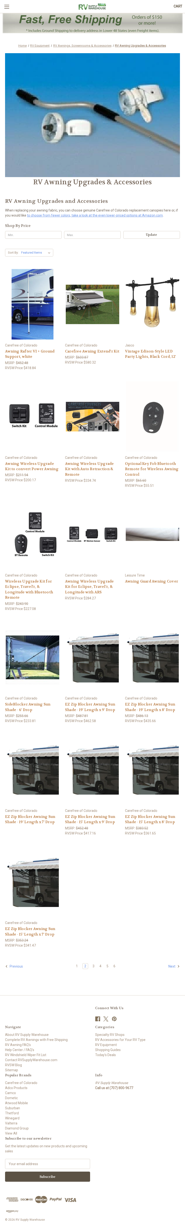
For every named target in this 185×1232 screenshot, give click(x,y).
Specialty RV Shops (110, 1035)
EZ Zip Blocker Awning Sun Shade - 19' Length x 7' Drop (30, 819)
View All (11, 1133)
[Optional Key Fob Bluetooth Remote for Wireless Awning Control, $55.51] (152, 416)
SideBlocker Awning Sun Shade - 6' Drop (28, 707)
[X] (105, 1018)
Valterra (11, 1123)
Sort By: (13, 252)
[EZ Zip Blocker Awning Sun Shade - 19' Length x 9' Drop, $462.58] (92, 657)
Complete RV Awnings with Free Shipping (36, 1040)
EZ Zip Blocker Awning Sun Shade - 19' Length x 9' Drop (90, 707)
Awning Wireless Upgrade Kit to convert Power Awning (32, 466)
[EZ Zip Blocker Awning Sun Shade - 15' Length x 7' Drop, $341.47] (32, 882)
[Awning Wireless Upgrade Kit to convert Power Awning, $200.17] (32, 416)
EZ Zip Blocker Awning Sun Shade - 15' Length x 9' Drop (90, 819)
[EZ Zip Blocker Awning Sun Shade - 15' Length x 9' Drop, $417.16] (92, 769)
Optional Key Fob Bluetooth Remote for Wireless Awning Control (152, 469)
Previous (16, 966)
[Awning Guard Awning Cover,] (152, 534)
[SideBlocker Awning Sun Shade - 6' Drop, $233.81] (32, 657)
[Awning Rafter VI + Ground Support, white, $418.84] (32, 304)
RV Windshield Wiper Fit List (25, 1055)
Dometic (11, 1098)
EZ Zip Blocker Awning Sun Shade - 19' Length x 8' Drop (150, 707)
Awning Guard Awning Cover (151, 581)
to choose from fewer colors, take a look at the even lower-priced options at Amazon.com (95, 215)
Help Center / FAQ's (19, 1050)
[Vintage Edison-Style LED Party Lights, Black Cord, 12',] (152, 304)
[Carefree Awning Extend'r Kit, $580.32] (92, 304)
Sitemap (11, 1070)
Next (172, 966)
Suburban (12, 1108)
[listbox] (36, 252)
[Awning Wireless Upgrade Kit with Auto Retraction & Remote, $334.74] (92, 416)
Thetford (12, 1113)
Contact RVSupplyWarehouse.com (31, 1060)
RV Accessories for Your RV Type (120, 1040)
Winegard (12, 1118)
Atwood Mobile (16, 1103)
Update (151, 235)
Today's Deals (105, 1055)
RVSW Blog (13, 1065)
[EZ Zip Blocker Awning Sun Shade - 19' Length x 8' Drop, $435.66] (152, 657)
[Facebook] (97, 1018)
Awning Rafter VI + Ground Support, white (29, 354)
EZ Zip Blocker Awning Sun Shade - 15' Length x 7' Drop (30, 931)
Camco (10, 1093)
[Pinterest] (114, 1018)
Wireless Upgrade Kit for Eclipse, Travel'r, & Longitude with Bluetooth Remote (29, 589)
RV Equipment (106, 1045)
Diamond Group (17, 1128)
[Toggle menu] (6, 6)
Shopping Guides (108, 1050)
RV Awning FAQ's (18, 1045)
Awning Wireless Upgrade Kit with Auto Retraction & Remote (89, 469)
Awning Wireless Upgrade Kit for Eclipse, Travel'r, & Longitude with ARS (89, 587)
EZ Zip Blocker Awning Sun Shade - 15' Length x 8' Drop (150, 819)
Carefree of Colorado (21, 1083)
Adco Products (16, 1088)
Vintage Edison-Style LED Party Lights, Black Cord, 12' (150, 354)
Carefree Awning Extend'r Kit (92, 351)
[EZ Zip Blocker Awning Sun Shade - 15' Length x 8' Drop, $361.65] (152, 769)
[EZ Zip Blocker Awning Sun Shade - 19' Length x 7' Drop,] (32, 769)
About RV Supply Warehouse (27, 1035)
